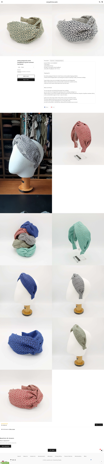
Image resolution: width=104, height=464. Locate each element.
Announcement (41, 456)
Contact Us (32, 456)
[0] (101, 450)
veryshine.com (52, 2)
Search (19, 456)
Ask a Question (5, 446)
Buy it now (26, 79)
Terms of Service (68, 456)
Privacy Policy (58, 456)
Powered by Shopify (57, 460)
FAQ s (85, 456)
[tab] (46, 61)
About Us (25, 456)
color (19, 67)
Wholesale (50, 456)
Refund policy (78, 456)
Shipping (19, 71)
